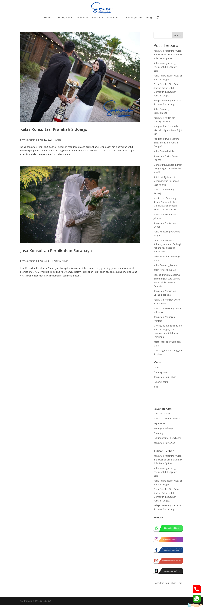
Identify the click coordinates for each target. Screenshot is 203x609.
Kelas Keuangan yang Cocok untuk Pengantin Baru (165, 67)
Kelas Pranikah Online (165, 151)
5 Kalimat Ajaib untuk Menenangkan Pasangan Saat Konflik (166, 181)
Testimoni (82, 17)
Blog (149, 17)
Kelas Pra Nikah (162, 413)
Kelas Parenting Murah (165, 265)
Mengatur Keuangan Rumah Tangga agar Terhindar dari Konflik (168, 168)
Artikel (58, 139)
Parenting (158, 433)
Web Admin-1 (30, 139)
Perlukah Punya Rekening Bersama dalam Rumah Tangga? (166, 142)
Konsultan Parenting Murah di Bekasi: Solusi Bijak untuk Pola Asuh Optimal (168, 54)
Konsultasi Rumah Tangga (167, 418)
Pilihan (65, 260)
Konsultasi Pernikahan (105, 17)
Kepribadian (160, 423)
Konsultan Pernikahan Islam (168, 582)
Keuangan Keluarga (164, 428)
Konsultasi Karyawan (164, 442)
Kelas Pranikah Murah (165, 269)
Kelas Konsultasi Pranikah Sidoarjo (53, 129)
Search (177, 35)
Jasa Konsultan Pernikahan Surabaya (56, 250)
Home (47, 17)
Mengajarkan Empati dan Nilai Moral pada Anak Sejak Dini (168, 130)
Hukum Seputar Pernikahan (167, 437)
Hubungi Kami (134, 17)
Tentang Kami (63, 17)
